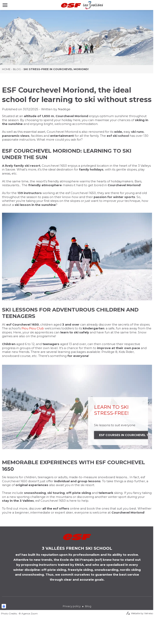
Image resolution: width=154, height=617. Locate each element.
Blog (17, 69)
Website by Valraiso (142, 613)
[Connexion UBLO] (4, 606)
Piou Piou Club (32, 328)
